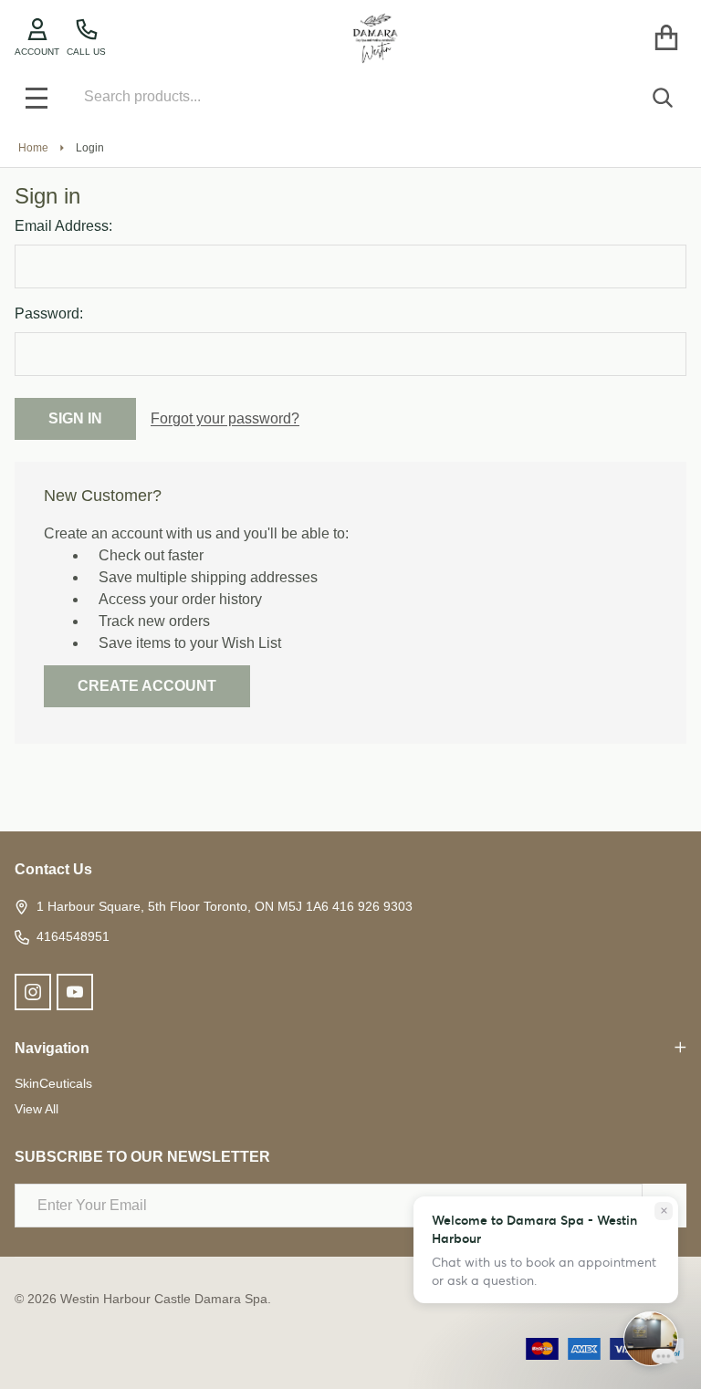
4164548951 (73, 936)
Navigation (52, 1048)
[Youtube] (75, 992)
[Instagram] (33, 992)
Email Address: (63, 226)
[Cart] (665, 37)
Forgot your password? (225, 418)
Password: (49, 313)
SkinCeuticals (53, 1083)
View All (36, 1109)
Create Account (147, 686)
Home (33, 147)
